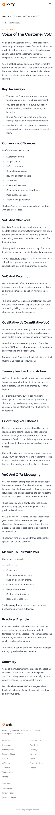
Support (33, 767)
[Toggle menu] (50, 4)
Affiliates (6, 763)
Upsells (5, 758)
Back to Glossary (11, 23)
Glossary (6, 16)
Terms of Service (9, 797)
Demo (32, 758)
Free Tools (34, 745)
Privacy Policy (8, 793)
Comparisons (7, 788)
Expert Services (36, 763)
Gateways (6, 767)
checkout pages (18, 258)
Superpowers (7, 772)
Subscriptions (8, 749)
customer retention (32, 301)
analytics (14, 605)
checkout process (43, 252)
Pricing (5, 777)
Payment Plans (8, 754)
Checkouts (6, 745)
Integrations (35, 754)
